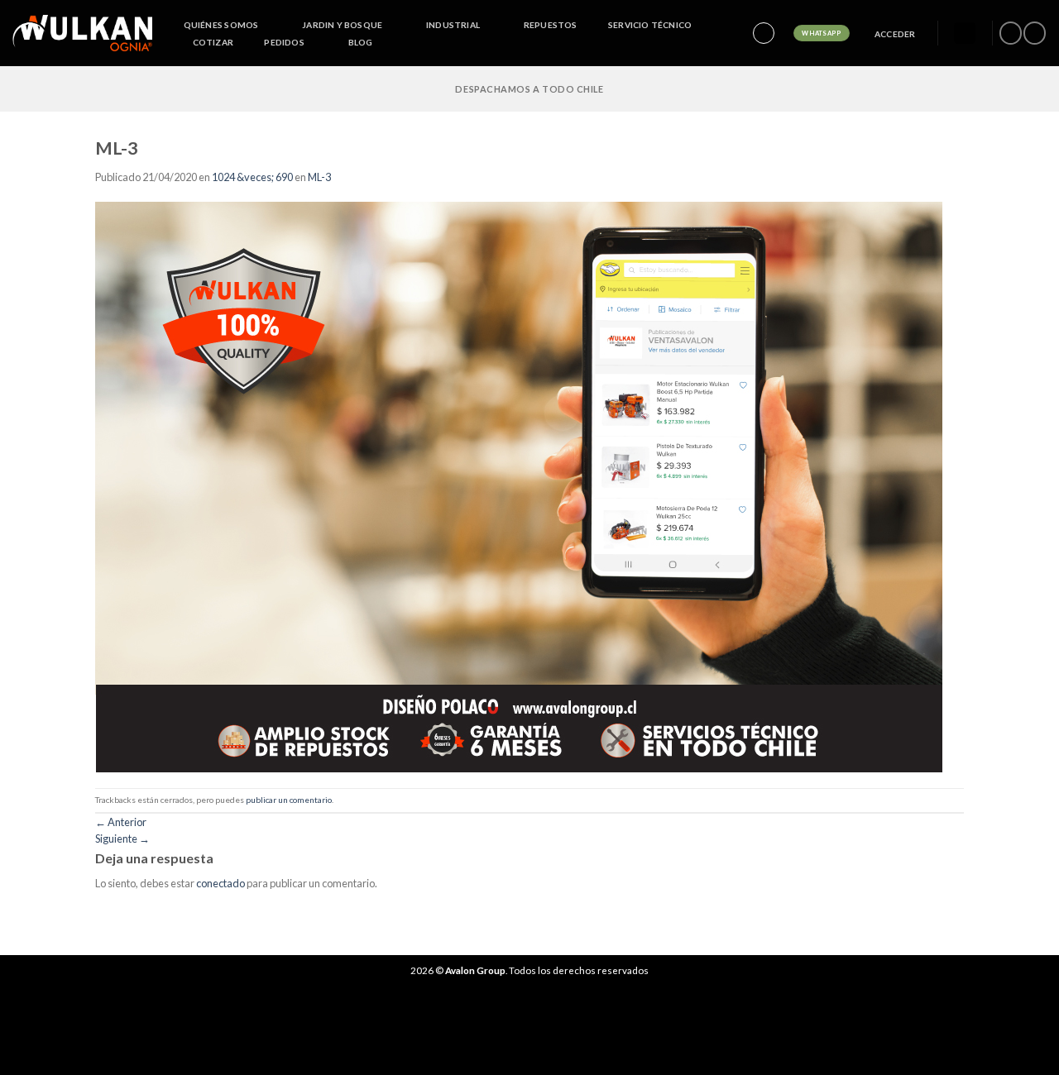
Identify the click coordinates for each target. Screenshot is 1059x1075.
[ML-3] (518, 485)
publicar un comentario (289, 800)
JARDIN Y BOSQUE (342, 25)
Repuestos (550, 25)
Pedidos (284, 42)
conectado (220, 883)
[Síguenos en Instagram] (1034, 33)
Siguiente (122, 838)
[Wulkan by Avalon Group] (82, 33)
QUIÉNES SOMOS (221, 25)
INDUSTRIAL (453, 25)
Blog (360, 42)
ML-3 (319, 177)
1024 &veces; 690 (252, 177)
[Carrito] (964, 33)
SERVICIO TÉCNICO (650, 25)
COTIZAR (213, 42)
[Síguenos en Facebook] (1010, 33)
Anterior (120, 822)
